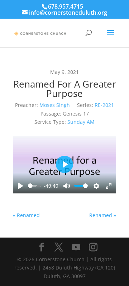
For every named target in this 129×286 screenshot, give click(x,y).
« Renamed (26, 215)
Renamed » (102, 215)
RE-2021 (104, 105)
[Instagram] (93, 247)
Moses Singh (54, 105)
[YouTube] (76, 247)
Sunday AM (81, 121)
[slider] (34, 185)
